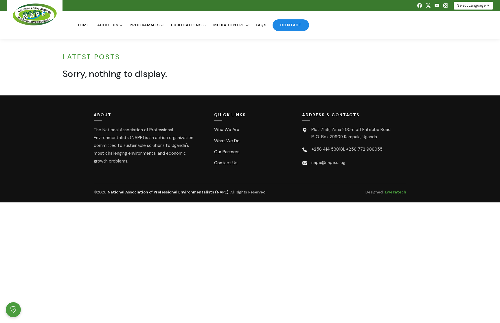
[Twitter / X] (428, 5)
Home (82, 25)
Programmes (144, 25)
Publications (186, 25)
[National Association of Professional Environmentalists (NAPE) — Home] (34, 14)
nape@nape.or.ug (328, 162)
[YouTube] (437, 5)
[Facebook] (419, 5)
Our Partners (227, 152)
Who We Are (226, 129)
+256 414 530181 (327, 149)
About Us (107, 25)
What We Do (227, 141)
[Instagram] (445, 5)
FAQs (261, 25)
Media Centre (228, 25)
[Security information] (13, 309)
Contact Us (226, 163)
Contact (290, 25)
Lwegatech (395, 192)
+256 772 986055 (364, 149)
